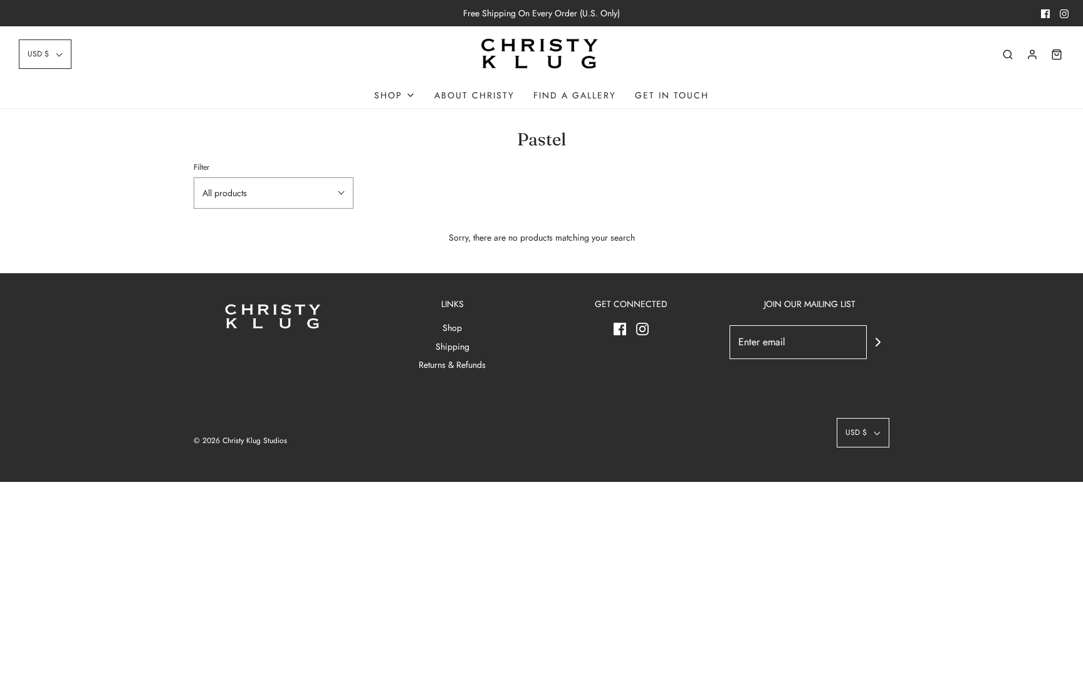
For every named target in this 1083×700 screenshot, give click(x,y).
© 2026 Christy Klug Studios (240, 440)
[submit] (878, 342)
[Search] (1007, 54)
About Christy (474, 95)
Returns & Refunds (452, 364)
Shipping (452, 346)
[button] (45, 54)
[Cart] (1056, 54)
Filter (201, 167)
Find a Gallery (574, 95)
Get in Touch (672, 95)
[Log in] (1032, 54)
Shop (452, 327)
